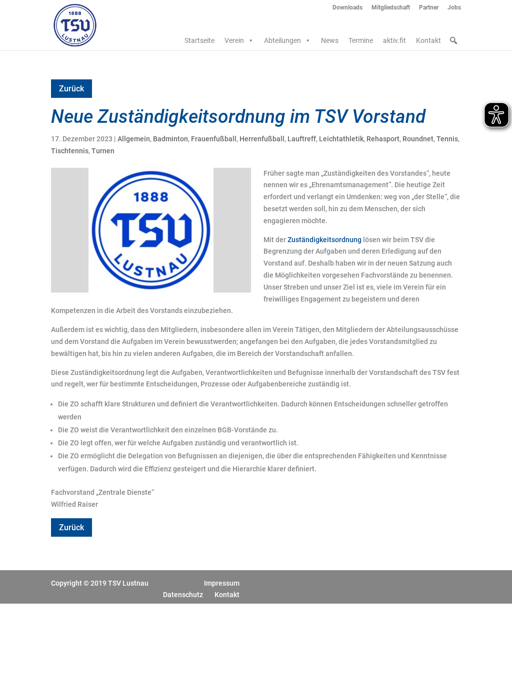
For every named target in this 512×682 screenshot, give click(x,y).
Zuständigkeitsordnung (325, 240)
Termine (360, 40)
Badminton (170, 139)
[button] (453, 40)
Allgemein (134, 139)
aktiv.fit (394, 40)
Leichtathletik (341, 139)
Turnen (103, 151)
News (329, 40)
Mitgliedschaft (391, 7)
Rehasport (383, 139)
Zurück (71, 88)
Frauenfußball (213, 139)
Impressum (222, 583)
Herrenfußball (262, 139)
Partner (428, 7)
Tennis (447, 139)
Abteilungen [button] (282, 40)
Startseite (199, 40)
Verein (234, 40)
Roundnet (418, 139)
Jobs (454, 7)
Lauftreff (302, 139)
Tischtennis (69, 151)
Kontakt (428, 40)
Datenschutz (183, 595)
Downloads (347, 7)
